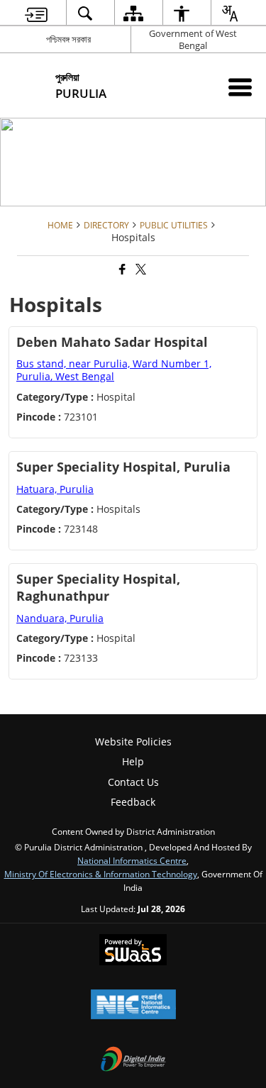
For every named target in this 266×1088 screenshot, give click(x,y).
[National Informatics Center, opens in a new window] (133, 1006)
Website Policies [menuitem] (133, 741)
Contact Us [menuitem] (133, 782)
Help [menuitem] (133, 761)
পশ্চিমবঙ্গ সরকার (68, 39)
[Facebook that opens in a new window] (121, 270)
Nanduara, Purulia (60, 618)
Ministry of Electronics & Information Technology (100, 873)
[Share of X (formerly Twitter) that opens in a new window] (140, 270)
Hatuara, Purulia (55, 489)
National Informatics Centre (132, 860)
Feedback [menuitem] (133, 802)
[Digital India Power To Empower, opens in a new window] (133, 1060)
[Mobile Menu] (240, 86)
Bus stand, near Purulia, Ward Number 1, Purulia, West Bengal (113, 370)
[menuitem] (36, 13)
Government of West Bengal (193, 39)
